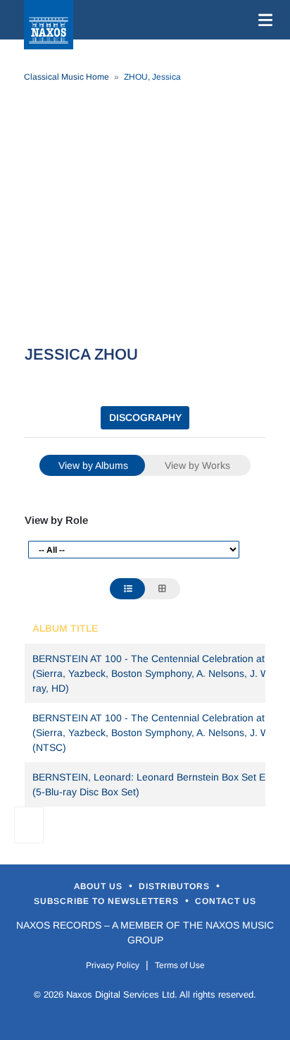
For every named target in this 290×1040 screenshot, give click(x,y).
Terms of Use (180, 965)
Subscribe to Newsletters (108, 901)
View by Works (197, 465)
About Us (99, 886)
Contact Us (225, 901)
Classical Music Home (66, 77)
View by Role (56, 520)
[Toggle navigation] (262, 20)
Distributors (176, 886)
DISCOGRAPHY (145, 417)
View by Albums (93, 465)
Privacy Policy (112, 965)
